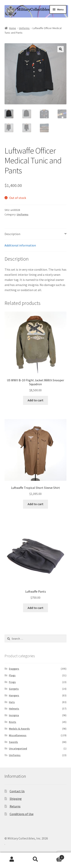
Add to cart (35, 400)
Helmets (14, 708)
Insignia (14, 715)
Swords (13, 742)
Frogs (12, 682)
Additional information (20, 245)
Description (12, 234)
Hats (12, 702)
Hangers (14, 695)
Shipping (16, 799)
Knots (12, 722)
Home (12, 28)
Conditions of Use (22, 814)
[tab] (36, 234)
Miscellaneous (17, 735)
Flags (12, 675)
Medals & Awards (19, 728)
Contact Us (17, 791)
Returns (15, 806)
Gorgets (14, 688)
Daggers (14, 668)
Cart (54, 856)
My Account (12, 859)
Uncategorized (18, 748)
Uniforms (24, 28)
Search (35, 859)
